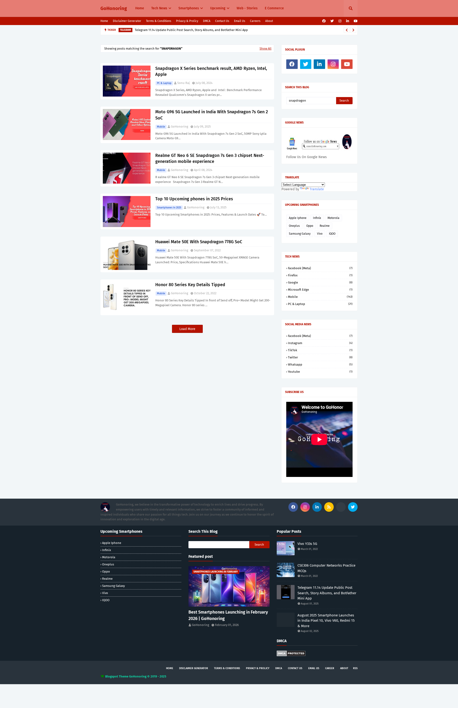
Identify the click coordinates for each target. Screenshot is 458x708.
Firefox (320, 275)
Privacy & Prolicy (187, 21)
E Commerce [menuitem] (274, 8)
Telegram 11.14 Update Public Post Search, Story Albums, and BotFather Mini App (191, 30)
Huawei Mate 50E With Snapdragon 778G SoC (198, 241)
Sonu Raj (183, 83)
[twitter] (332, 21)
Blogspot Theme (116, 676)
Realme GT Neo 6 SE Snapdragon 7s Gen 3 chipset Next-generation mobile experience (209, 158)
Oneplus (294, 225)
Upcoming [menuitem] (217, 8)
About (269, 21)
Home (104, 21)
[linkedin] (347, 21)
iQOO (332, 233)
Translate (317, 189)
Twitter (320, 357)
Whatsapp (320, 364)
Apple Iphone (298, 218)
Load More (187, 329)
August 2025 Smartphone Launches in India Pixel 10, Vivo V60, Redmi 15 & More (326, 620)
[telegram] (341, 507)
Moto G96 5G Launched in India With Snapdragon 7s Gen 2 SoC (211, 114)
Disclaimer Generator (127, 21)
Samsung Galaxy (300, 233)
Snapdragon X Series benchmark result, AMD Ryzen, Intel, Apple (211, 71)
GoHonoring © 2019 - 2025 (147, 676)
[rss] (329, 507)
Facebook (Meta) (320, 268)
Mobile (161, 126)
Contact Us (222, 21)
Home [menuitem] (139, 8)
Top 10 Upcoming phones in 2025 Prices (194, 199)
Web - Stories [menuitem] (247, 8)
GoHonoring (113, 8)
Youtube (320, 371)
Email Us (239, 21)
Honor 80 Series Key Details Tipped (190, 284)
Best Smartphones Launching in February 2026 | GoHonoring (228, 615)
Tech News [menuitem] (159, 8)
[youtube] (355, 21)
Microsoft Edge (320, 289)
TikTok (320, 350)
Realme (325, 225)
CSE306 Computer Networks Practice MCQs (326, 568)
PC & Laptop (164, 83)
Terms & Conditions (158, 21)
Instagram (320, 343)
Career (329, 668)
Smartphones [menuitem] (188, 8)
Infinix (317, 218)
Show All (265, 48)
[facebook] (324, 21)
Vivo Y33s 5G (307, 544)
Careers (255, 21)
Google (320, 282)
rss (355, 668)
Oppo (309, 225)
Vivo (320, 233)
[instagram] (340, 21)
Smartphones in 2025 (169, 207)
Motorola (333, 218)
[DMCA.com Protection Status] (291, 655)
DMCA (206, 21)
